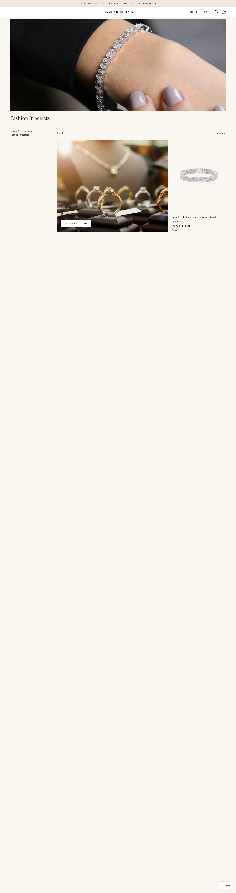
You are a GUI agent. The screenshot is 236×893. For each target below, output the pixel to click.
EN (206, 12)
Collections (26, 131)
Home (13, 131)
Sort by (61, 133)
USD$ (193, 12)
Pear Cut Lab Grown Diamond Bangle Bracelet (194, 219)
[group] (118, 3)
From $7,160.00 (181, 226)
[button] (216, 12)
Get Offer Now (75, 223)
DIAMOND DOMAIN (118, 12)
